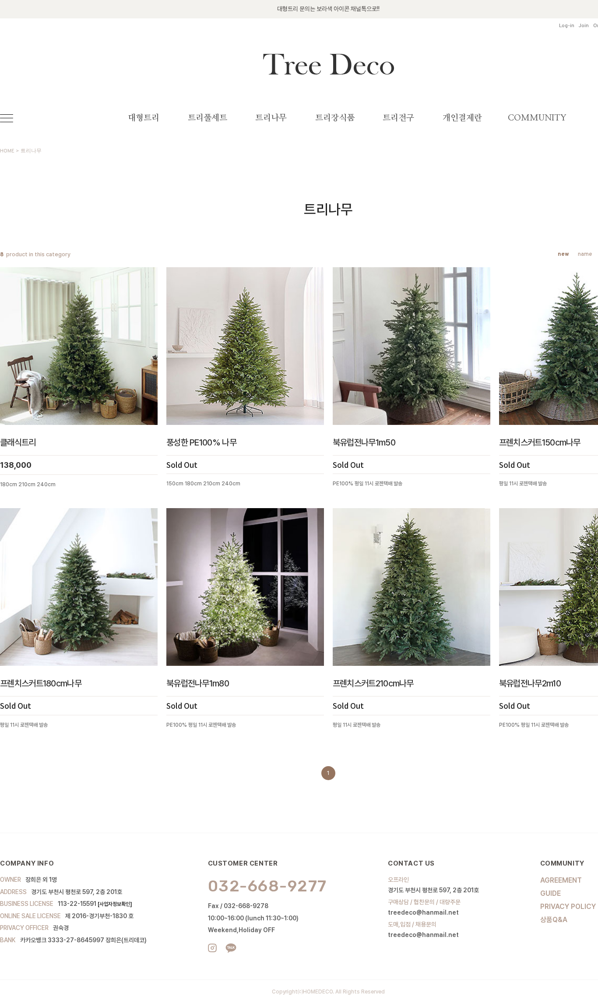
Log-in (566, 26)
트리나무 (271, 118)
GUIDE (550, 893)
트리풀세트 (207, 118)
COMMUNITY (537, 118)
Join (584, 26)
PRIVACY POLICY (568, 906)
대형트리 (143, 118)
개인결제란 (462, 118)
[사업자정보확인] (115, 904)
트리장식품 (335, 118)
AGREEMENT (561, 880)
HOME (7, 151)
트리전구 (398, 118)
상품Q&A (553, 920)
